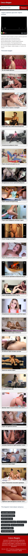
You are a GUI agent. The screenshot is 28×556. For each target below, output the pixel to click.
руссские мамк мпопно (17, 525)
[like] (2, 33)
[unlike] (3, 33)
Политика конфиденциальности (17, 549)
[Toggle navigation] (25, 2)
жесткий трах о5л (21, 522)
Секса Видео (6, 2)
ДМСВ (20, 550)
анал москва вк (6, 525)
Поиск (24, 7)
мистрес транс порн (7, 519)
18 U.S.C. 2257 (4, 549)
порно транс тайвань (7, 528)
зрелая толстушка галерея (8, 522)
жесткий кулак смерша (7, 531)
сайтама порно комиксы (8, 515)
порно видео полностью (8, 512)
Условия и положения (12, 550)
